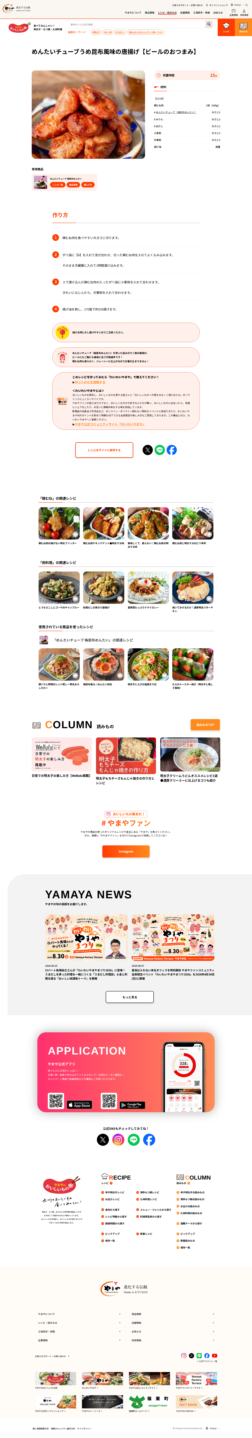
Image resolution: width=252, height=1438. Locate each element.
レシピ (105, 1183)
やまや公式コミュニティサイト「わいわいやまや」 (110, 424)
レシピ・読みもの (167, 12)
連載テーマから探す (191, 1223)
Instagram (126, 851)
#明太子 (96, 32)
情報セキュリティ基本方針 (63, 1428)
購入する (88, 184)
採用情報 (244, 14)
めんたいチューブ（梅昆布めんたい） (176, 112)
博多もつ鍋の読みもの (192, 1199)
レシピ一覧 (58, 184)
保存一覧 (110, 1240)
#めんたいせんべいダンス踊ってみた (146, 32)
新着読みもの (188, 1240)
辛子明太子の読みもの (193, 1192)
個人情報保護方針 (41, 1428)
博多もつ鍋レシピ (149, 1192)
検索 (209, 24)
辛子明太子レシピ (114, 1192)
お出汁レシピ (112, 1199)
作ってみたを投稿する (90, 382)
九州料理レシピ (148, 1199)
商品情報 (149, 12)
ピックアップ (112, 1233)
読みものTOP (205, 725)
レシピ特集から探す (116, 1216)
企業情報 (234, 14)
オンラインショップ (218, 5)
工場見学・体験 (201, 12)
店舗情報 (185, 12)
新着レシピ (146, 1233)
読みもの (181, 1183)
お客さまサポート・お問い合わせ (187, 5)
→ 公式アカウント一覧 (206, 1361)
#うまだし (120, 32)
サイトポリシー (84, 1428)
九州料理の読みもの (191, 1213)
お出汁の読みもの (190, 1206)
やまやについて (133, 12)
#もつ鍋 (108, 32)
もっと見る (130, 997)
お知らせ (218, 12)
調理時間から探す (114, 1223)
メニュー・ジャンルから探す (155, 1209)
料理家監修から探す (151, 1216)
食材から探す (112, 1209)
